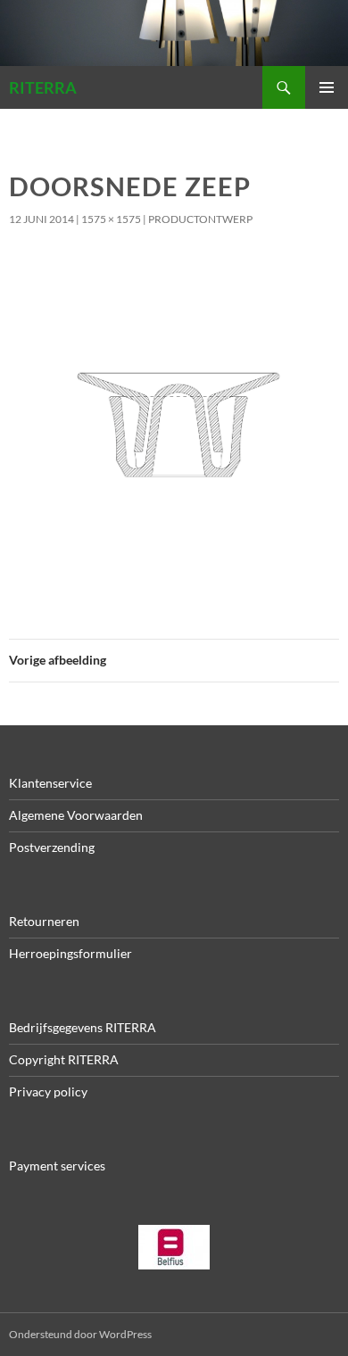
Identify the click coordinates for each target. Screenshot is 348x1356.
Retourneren (44, 921)
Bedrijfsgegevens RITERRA (82, 1027)
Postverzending (52, 847)
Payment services (57, 1165)
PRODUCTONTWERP (200, 219)
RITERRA (43, 87)
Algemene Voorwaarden (76, 815)
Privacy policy (48, 1091)
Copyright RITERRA (64, 1059)
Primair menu (326, 87)
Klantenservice (50, 782)
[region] (174, 1247)
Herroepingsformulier (70, 953)
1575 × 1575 (111, 219)
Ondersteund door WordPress (80, 1334)
